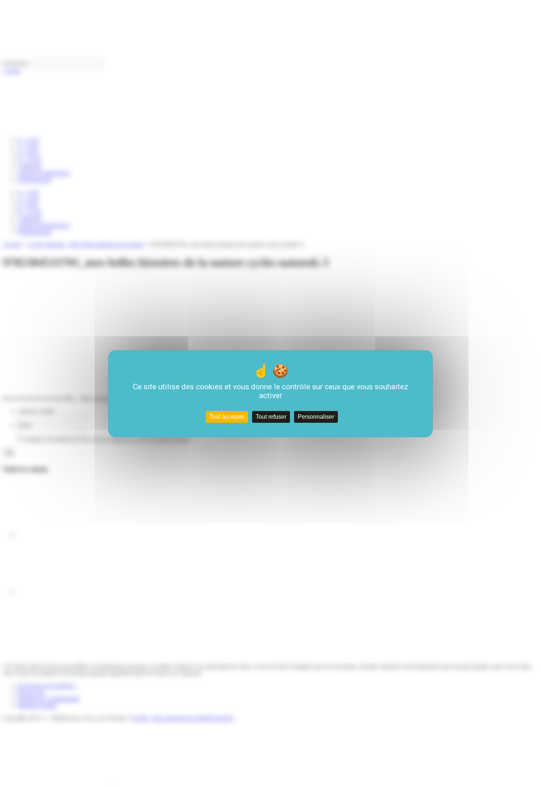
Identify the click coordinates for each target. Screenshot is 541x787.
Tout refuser (271, 417)
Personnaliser (316, 417)
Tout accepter (226, 417)
